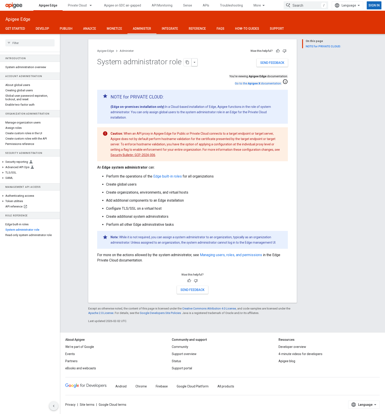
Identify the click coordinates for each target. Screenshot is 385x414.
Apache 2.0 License (100, 313)
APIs (206, 5)
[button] (30, 162)
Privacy (70, 404)
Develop (42, 28)
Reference (197, 28)
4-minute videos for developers (300, 354)
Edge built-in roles (167, 176)
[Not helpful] (284, 51)
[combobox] (306, 5)
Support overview (184, 354)
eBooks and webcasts (80, 368)
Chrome (141, 386)
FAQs (220, 28)
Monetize (114, 28)
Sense (187, 5)
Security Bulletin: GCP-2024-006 (133, 155)
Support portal (182, 368)
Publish (66, 28)
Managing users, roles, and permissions (231, 255)
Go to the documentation (258, 83)
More (257, 5)
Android (121, 386)
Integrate (170, 28)
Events (70, 354)
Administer (142, 28)
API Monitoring (162, 5)
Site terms (87, 404)
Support (277, 28)
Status (176, 361)
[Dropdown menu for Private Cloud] (93, 5)
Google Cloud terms (112, 404)
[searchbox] (30, 42)
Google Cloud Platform (193, 386)
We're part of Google (79, 347)
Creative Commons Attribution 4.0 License (209, 308)
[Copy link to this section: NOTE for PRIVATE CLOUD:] (168, 97)
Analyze (89, 28)
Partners (71, 361)
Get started (15, 28)
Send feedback (272, 63)
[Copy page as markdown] (188, 62)
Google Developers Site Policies (160, 313)
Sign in (374, 5)
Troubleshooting (231, 5)
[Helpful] (277, 51)
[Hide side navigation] (53, 405)
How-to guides (247, 28)
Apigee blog (287, 361)
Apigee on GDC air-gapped (122, 5)
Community (180, 347)
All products (225, 386)
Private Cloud (77, 5)
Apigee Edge (48, 5)
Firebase (162, 386)
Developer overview (292, 347)
